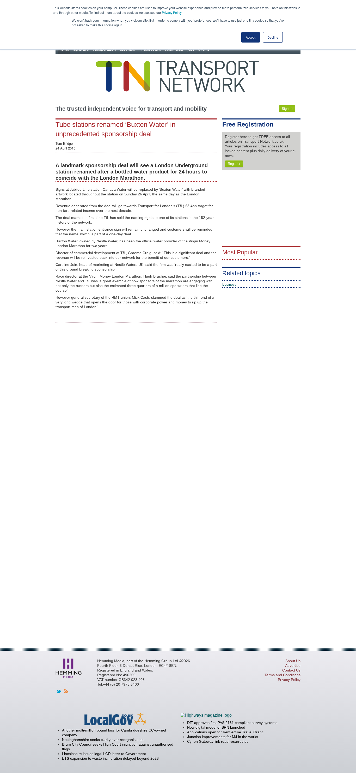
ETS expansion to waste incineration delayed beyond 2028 (110, 758)
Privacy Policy (171, 12)
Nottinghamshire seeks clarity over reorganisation (103, 740)
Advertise (292, 665)
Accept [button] (250, 37)
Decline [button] (272, 37)
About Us (292, 661)
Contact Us (291, 670)
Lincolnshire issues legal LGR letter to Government (104, 754)
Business (229, 284)
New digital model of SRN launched (216, 727)
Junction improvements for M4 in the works (222, 737)
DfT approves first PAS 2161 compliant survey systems (232, 723)
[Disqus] (136, 392)
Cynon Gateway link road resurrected (218, 741)
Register (234, 164)
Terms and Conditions (282, 675)
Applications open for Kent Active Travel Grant (225, 732)
